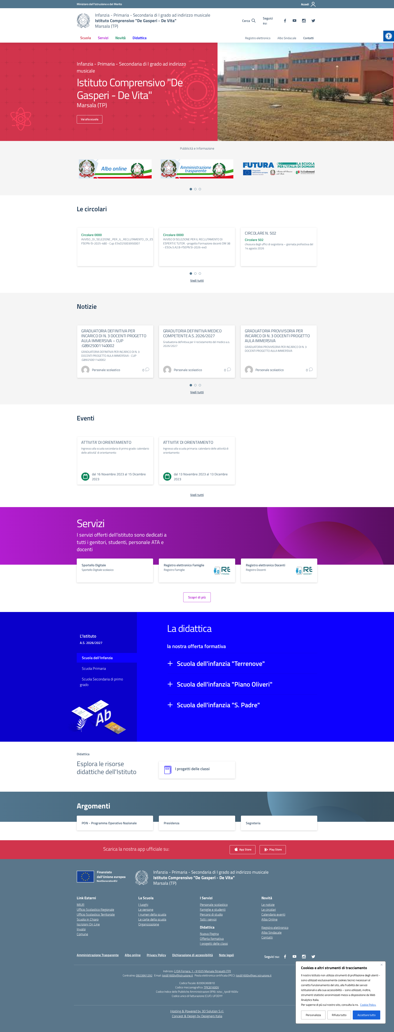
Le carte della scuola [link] (152, 919)
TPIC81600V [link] (211, 987)
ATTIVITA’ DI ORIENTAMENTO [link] (106, 442)
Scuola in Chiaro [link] (87, 919)
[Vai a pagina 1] (191, 189)
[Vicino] (381, 964)
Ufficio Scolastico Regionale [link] (95, 909)
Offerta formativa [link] (212, 938)
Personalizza (313, 1015)
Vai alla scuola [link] (89, 119)
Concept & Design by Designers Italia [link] (197, 1016)
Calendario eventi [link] (273, 914)
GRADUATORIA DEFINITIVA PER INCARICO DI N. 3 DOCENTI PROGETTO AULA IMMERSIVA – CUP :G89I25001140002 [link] (113, 338)
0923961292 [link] (144, 975)
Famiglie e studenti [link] (213, 909)
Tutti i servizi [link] (208, 919)
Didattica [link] (140, 38)
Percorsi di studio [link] (211, 914)
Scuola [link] (85, 38)
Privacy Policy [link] (156, 955)
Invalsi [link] (81, 929)
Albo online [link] (133, 955)
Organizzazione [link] (148, 924)
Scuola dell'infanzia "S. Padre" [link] (218, 705)
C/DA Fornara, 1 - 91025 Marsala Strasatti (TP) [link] (202, 971)
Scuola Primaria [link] (94, 668)
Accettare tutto (366, 1015)
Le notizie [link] (268, 904)
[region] (341, 992)
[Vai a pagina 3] (200, 189)
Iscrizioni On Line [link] (88, 924)
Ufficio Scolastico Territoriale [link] (96, 914)
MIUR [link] (80, 904)
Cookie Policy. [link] (368, 1004)
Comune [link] (82, 934)
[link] (388, 36)
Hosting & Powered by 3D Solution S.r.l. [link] (197, 1011)
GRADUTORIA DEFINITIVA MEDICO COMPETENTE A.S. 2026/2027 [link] (192, 333)
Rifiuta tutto (339, 1015)
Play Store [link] (275, 849)
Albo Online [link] (269, 919)
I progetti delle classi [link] (214, 943)
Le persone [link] (145, 909)
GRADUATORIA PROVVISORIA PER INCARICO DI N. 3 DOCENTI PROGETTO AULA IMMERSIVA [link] (277, 336)
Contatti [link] (308, 38)
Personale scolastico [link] (214, 904)
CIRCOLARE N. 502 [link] (260, 233)
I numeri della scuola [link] (152, 914)
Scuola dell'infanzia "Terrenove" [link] (221, 663)
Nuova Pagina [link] (209, 933)
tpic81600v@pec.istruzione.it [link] (253, 975)
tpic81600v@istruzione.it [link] (177, 975)
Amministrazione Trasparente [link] (98, 955)
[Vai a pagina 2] (195, 189)
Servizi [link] (103, 38)
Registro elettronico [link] (257, 38)
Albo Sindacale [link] (286, 38)
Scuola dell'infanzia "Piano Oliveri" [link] (225, 684)
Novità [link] (120, 38)
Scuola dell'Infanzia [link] (97, 658)
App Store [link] (245, 849)
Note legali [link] (226, 955)
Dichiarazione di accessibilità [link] (192, 955)
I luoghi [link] (143, 904)
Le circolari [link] (268, 909)
